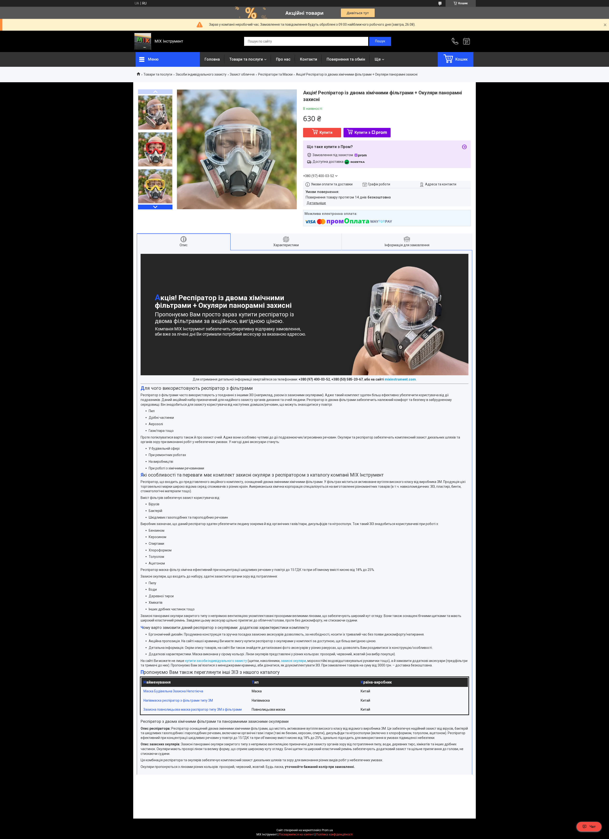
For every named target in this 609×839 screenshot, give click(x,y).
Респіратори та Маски (275, 74)
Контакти (308, 59)
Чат (592, 827)
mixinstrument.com (400, 379)
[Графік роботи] (466, 41)
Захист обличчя (242, 74)
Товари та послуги (246, 59)
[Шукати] (380, 41)
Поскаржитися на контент (296, 834)
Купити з (362, 132)
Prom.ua (327, 830)
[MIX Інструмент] (142, 41)
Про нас (283, 59)
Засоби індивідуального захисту (201, 74)
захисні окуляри (293, 661)
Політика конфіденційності (334, 834)
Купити (325, 132)
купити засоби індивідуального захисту (216, 661)
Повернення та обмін (346, 59)
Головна (212, 59)
